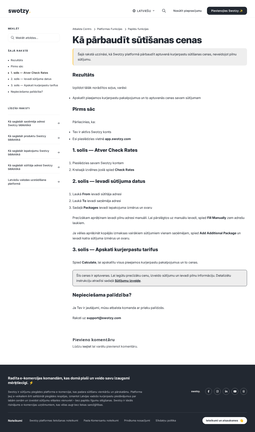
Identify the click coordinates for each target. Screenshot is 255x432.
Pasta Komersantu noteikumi (101, 420)
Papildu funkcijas (138, 28)
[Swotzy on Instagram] (217, 391)
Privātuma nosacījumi (137, 420)
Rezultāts (17, 60)
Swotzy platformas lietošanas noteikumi (53, 420)
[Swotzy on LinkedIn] (226, 391)
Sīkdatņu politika (166, 420)
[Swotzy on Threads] (243, 391)
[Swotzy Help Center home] (19, 11)
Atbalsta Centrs (82, 28)
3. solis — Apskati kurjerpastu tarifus (34, 85)
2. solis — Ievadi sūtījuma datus (31, 78)
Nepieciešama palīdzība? (27, 91)
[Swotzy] (195, 391)
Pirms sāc (17, 66)
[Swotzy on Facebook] (208, 391)
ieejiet (86, 346)
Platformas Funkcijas (109, 28)
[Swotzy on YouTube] (234, 391)
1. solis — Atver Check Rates (29, 72)
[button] (143, 11)
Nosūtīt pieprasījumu (187, 10)
